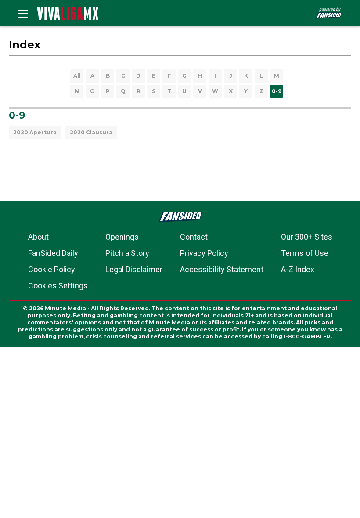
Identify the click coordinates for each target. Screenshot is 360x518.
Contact (194, 236)
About (38, 236)
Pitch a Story (127, 253)
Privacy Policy (204, 253)
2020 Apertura (35, 132)
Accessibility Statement (221, 269)
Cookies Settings (58, 285)
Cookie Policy (51, 269)
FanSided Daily (53, 253)
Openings (122, 236)
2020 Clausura (91, 132)
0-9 (276, 91)
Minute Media (65, 308)
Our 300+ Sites (306, 236)
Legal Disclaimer (133, 269)
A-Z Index (297, 269)
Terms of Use (304, 253)
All (77, 75)
